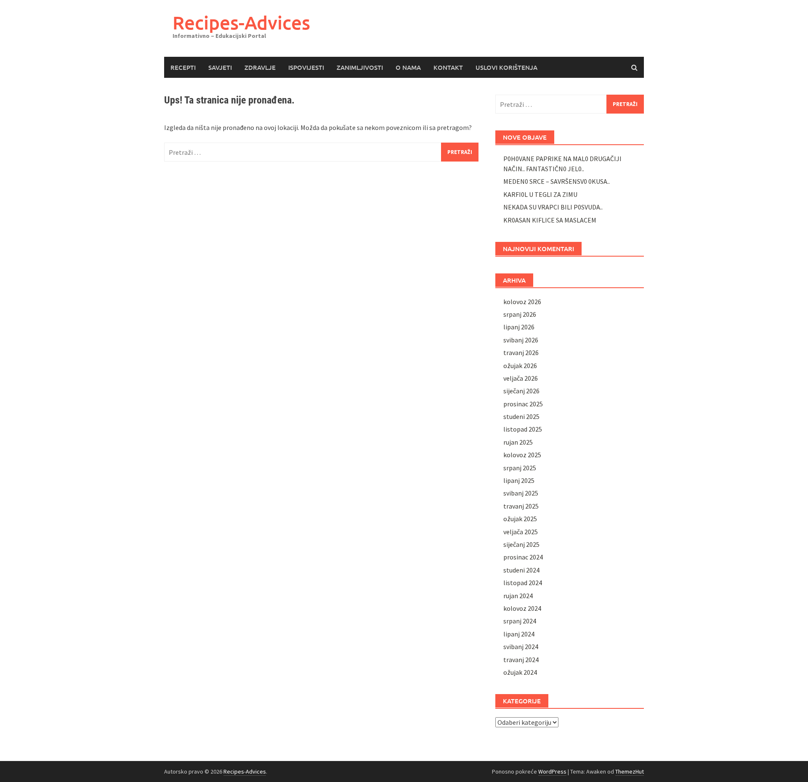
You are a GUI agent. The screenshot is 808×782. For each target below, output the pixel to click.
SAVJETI (220, 67)
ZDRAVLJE (260, 67)
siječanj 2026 (521, 391)
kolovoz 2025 (522, 455)
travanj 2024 (521, 659)
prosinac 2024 (523, 557)
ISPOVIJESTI (306, 67)
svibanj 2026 (520, 340)
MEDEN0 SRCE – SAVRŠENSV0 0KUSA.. (556, 181)
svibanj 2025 (520, 493)
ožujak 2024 (520, 672)
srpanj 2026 (519, 314)
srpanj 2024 (519, 621)
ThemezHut (629, 771)
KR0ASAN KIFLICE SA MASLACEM (549, 220)
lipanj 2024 (518, 634)
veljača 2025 (520, 532)
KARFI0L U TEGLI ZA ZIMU (540, 194)
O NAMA (408, 67)
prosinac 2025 (523, 404)
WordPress (552, 771)
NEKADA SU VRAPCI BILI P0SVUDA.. (553, 207)
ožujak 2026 (520, 365)
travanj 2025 (521, 506)
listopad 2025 (522, 429)
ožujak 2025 (520, 518)
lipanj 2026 (518, 327)
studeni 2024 (521, 570)
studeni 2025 (521, 416)
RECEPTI (183, 67)
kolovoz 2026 (522, 301)
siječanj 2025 (521, 544)
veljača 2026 (520, 378)
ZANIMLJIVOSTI (360, 67)
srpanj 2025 (519, 468)
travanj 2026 (521, 352)
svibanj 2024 (520, 646)
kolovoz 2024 (522, 608)
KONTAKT (448, 67)
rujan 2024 (518, 595)
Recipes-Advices (241, 22)
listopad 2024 (522, 582)
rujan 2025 (518, 442)
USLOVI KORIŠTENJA (506, 67)
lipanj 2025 (518, 480)
